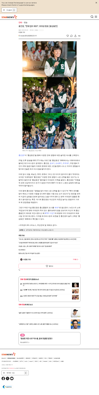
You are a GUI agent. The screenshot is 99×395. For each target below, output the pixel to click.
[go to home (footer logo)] (9, 354)
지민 (51, 213)
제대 (56, 208)
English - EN (11, 10)
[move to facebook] (3, 378)
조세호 (58, 163)
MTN (21, 361)
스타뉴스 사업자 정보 (6, 364)
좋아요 (51, 266)
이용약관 (41, 358)
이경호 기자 (22, 32)
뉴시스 (26, 361)
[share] (75, 36)
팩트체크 (50, 358)
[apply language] (14, 10)
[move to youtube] (12, 378)
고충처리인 (27, 358)
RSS (45, 358)
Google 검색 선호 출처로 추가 (27, 35)
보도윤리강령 (57, 358)
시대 (40, 361)
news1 (31, 361)
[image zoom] (74, 146)
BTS (46, 213)
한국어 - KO (11, 373)
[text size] (79, 36)
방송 (25, 23)
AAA (50, 361)
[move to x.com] (7, 378)
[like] (68, 36)
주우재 (65, 163)
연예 (20, 23)
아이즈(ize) (56, 361)
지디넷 (36, 361)
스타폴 (62, 361)
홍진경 (21, 155)
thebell (45, 361)
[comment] (71, 36)
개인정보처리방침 (11, 358)
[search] (92, 16)
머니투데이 (15, 361)
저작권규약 (34, 358)
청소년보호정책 (20, 358)
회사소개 (3, 358)
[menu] (95, 16)
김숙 (51, 163)
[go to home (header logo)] (9, 17)
